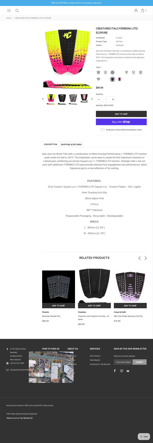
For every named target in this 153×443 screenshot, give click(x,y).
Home (8, 18)
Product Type (101, 41)
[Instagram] (122, 371)
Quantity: (99, 94)
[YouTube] (129, 371)
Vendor (99, 45)
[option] (67, 59)
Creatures (82, 312)
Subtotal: (99, 105)
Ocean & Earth (120, 312)
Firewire (45, 312)
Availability (100, 38)
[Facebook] (116, 371)
